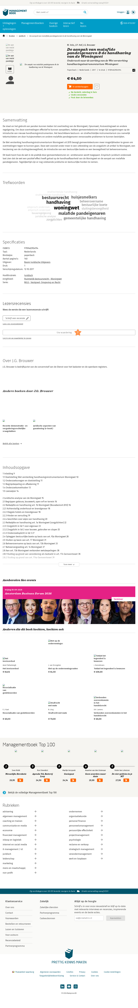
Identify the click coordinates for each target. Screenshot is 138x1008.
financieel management (15, 835)
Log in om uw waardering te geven (17, 338)
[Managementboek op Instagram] (76, 986)
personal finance (77, 821)
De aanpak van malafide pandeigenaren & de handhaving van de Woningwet (60, 36)
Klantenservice (13, 901)
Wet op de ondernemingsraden (63, 668)
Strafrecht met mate (57, 713)
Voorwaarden (11, 918)
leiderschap (8, 858)
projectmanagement (79, 835)
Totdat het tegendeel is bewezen (109, 668)
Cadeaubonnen (47, 918)
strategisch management (81, 849)
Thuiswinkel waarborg (25, 972)
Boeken (12, 36)
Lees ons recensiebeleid (13, 324)
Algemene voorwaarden (50, 972)
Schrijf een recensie (15, 318)
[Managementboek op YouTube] (69, 986)
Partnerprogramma (15, 946)
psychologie (75, 840)
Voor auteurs (11, 935)
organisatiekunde (78, 816)
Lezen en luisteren (14, 929)
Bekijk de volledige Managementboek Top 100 (32, 792)
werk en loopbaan (78, 858)
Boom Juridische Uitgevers (37, 262)
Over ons (9, 907)
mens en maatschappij (14, 868)
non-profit (8, 872)
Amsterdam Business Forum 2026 (28, 593)
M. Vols (70, 45)
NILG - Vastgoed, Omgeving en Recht (42, 282)
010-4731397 (129, 23)
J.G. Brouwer (89, 45)
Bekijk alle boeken (11, 443)
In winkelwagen (80, 86)
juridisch (7, 854)
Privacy (82, 972)
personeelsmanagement (81, 825)
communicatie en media (15, 825)
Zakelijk (44, 901)
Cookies (94, 972)
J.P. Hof (78, 45)
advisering (8, 811)
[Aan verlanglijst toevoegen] (96, 86)
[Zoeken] (85, 12)
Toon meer (67, 564)
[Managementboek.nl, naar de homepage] (15, 15)
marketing (8, 863)
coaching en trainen (12, 821)
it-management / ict (13, 849)
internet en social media (15, 844)
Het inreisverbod (11, 668)
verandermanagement (80, 854)
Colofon (69, 972)
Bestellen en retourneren (18, 924)
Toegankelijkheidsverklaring (51, 976)
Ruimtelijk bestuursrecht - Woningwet (43, 279)
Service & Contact (77, 976)
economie (7, 830)
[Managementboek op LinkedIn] (62, 986)
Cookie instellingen (112, 972)
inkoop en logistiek (12, 840)
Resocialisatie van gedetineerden (19, 713)
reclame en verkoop (79, 844)
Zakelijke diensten (49, 907)
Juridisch (22, 36)
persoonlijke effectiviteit (81, 830)
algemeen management (15, 816)
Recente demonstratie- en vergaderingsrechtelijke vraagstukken (15, 428)
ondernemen (75, 811)
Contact (9, 913)
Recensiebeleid (12, 940)
